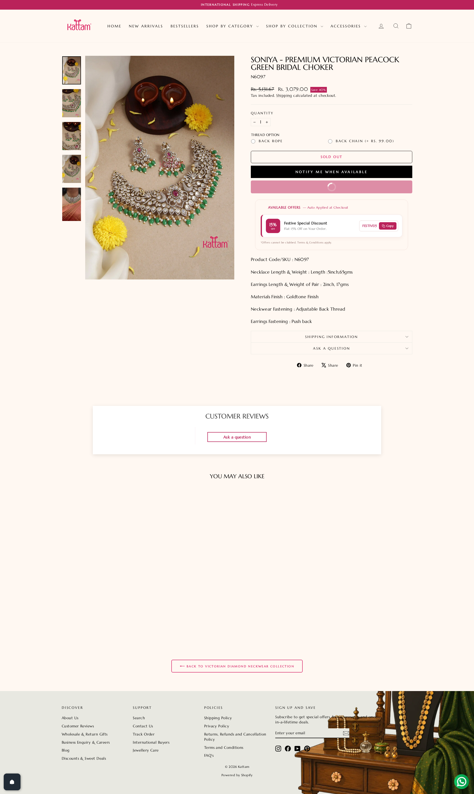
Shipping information (331, 337)
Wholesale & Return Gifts (85, 734)
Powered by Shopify (237, 775)
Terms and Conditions (223, 747)
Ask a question (331, 348)
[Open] (12, 782)
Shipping (284, 95)
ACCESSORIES (347, 26)
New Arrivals (146, 26)
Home (114, 26)
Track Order (144, 734)
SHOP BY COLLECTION (292, 26)
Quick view (103, 611)
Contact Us (143, 726)
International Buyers (151, 742)
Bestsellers (185, 26)
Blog (66, 750)
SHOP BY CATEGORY (230, 26)
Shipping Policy (218, 717)
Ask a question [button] (237, 437)
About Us (70, 717)
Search (139, 717)
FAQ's (209, 755)
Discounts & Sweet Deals (84, 758)
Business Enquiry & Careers (86, 742)
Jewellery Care (145, 750)
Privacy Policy (216, 726)
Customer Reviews (78, 726)
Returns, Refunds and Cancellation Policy (235, 737)
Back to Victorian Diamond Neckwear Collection (240, 666)
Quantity (262, 113)
